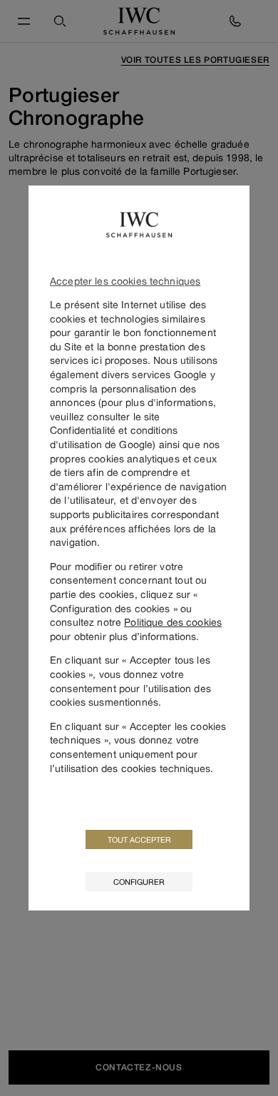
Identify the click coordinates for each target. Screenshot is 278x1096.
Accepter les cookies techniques (125, 281)
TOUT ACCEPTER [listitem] (139, 839)
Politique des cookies (173, 622)
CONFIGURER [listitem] (139, 881)
